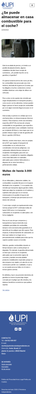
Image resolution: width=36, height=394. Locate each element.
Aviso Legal (20, 379)
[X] (16, 329)
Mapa (4, 353)
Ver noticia (5, 290)
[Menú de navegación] (32, 5)
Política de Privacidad (9, 379)
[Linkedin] (19, 329)
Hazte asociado (7, 364)
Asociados (5, 367)
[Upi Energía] (8, 5)
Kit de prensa (6, 369)
